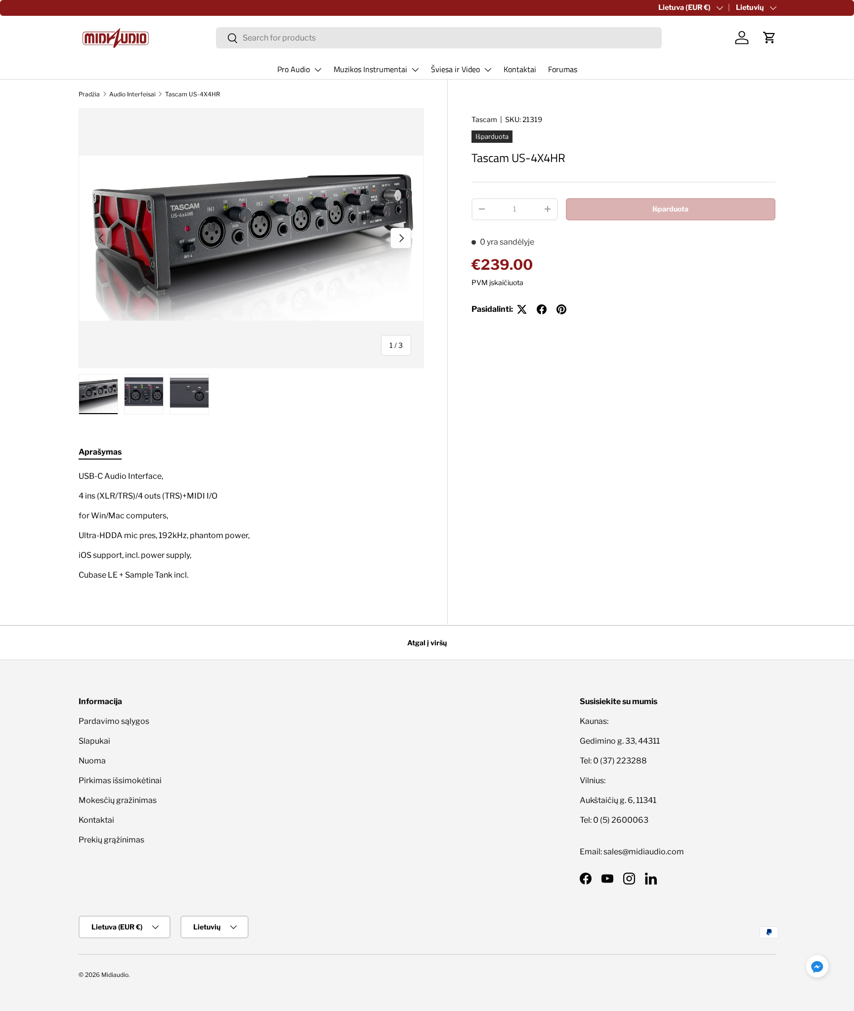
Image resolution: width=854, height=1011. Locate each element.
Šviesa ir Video (455, 69)
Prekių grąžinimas (111, 839)
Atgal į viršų (427, 642)
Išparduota (670, 209)
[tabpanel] (251, 525)
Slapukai (94, 741)
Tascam (484, 119)
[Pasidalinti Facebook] (542, 309)
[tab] (100, 452)
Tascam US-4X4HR (192, 94)
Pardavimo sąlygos (114, 721)
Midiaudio (114, 974)
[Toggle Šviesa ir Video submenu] (488, 70)
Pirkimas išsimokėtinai (120, 780)
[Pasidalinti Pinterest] (561, 309)
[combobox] (439, 37)
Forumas (562, 69)
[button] (769, 37)
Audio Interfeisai (132, 94)
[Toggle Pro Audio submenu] (318, 70)
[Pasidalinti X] (522, 309)
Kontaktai (520, 69)
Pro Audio (293, 69)
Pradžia (89, 94)
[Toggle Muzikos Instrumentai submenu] (415, 70)
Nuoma (92, 760)
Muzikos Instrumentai (370, 69)
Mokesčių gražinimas (118, 800)
